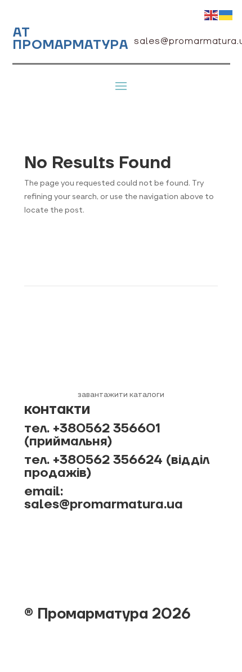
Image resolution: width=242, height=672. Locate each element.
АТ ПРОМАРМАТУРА (70, 39)
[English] (211, 15)
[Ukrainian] (226, 15)
